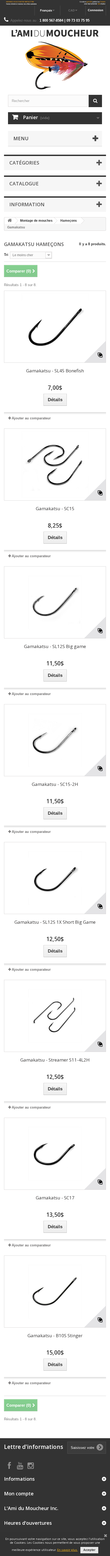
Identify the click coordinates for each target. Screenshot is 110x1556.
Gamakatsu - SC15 (55, 508)
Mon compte (19, 1493)
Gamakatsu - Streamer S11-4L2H (55, 1060)
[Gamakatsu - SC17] (55, 1153)
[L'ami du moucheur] (55, 59)
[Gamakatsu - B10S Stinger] (55, 1291)
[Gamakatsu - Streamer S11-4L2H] (55, 1015)
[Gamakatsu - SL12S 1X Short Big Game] (55, 878)
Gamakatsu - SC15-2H (55, 784)
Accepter (89, 1550)
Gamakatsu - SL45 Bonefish (55, 371)
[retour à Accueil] (10, 220)
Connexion (95, 10)
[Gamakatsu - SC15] (55, 464)
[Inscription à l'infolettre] (55, 3)
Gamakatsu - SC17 (55, 1198)
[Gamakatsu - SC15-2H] (55, 740)
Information (27, 204)
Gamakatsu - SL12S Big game (55, 646)
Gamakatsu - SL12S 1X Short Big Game (55, 922)
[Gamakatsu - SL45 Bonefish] (55, 326)
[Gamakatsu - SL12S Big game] (55, 602)
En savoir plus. (67, 1550)
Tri (6, 255)
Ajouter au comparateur (31, 418)
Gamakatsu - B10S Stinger (55, 1335)
